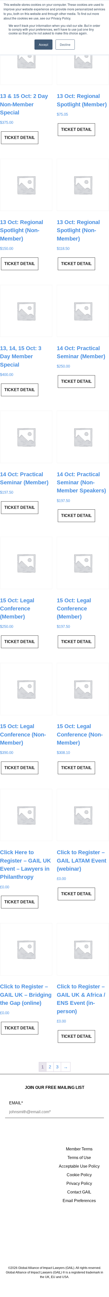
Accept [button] (43, 44)
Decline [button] (65, 44)
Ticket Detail (19, 137)
